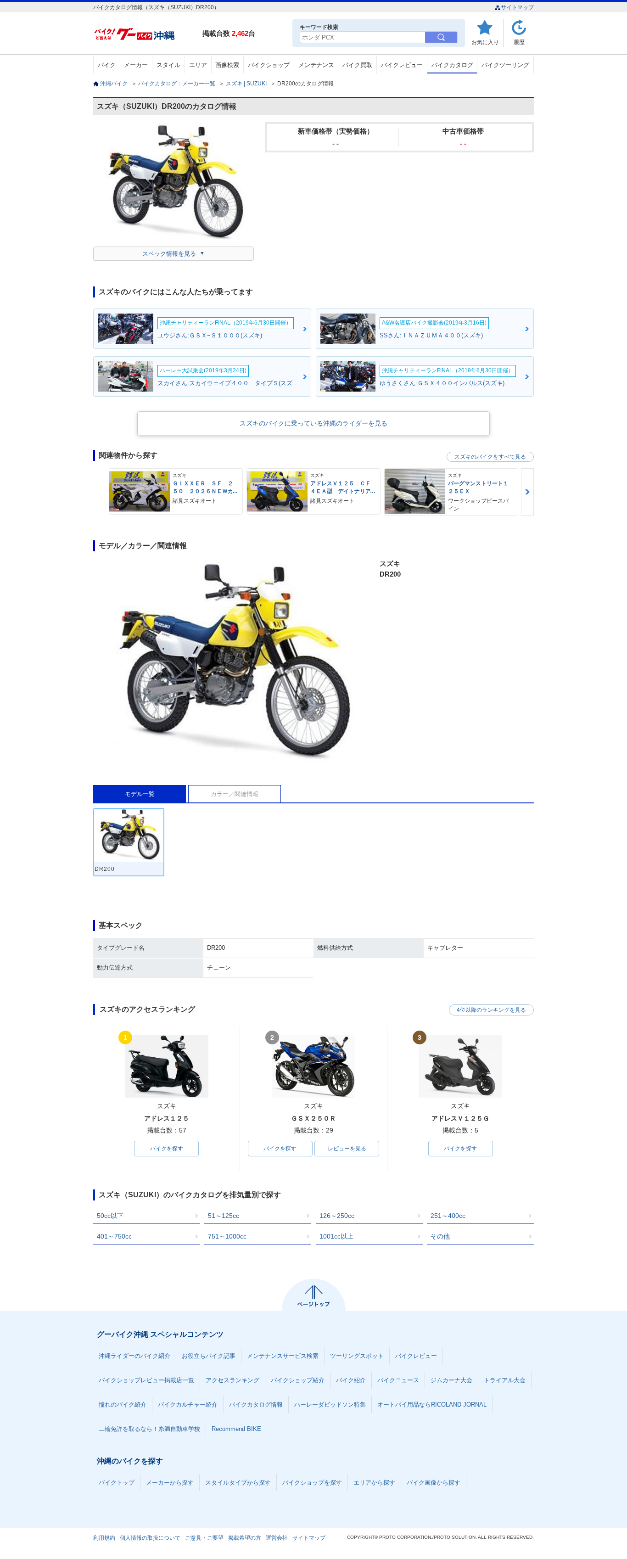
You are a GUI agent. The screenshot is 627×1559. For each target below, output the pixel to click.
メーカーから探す (170, 1482)
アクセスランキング (232, 1380)
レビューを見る (347, 1148)
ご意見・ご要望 (204, 1538)
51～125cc (223, 1215)
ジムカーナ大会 (451, 1380)
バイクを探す (166, 1148)
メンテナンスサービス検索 (283, 1355)
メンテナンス (316, 65)
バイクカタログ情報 (256, 1404)
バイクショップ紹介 (298, 1380)
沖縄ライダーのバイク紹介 (134, 1355)
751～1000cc (227, 1236)
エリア (198, 65)
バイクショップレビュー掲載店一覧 (146, 1380)
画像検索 (227, 65)
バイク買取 (357, 65)
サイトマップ (517, 7)
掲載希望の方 (244, 1538)
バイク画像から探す (433, 1482)
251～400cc (448, 1215)
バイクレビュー (402, 65)
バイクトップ (116, 1482)
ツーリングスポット (357, 1355)
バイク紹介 (351, 1380)
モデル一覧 (140, 794)
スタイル (168, 65)
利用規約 (104, 1538)
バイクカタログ (452, 65)
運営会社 (277, 1538)
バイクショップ (269, 65)
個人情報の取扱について (150, 1538)
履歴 (519, 42)
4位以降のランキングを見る (491, 1010)
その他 (440, 1236)
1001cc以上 (336, 1236)
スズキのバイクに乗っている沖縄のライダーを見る (313, 423)
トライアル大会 (505, 1380)
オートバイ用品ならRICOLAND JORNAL (432, 1404)
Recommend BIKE (236, 1428)
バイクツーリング (505, 65)
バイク (107, 65)
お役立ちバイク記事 (208, 1355)
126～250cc (336, 1215)
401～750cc (114, 1236)
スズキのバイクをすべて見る (490, 457)
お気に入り (485, 42)
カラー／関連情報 (234, 794)
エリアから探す (374, 1482)
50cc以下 (110, 1215)
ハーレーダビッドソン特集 (330, 1404)
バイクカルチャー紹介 (188, 1404)
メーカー (136, 65)
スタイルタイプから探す (238, 1482)
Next (527, 492)
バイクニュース (398, 1380)
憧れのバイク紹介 (122, 1404)
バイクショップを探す (312, 1482)
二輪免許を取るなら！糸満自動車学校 (149, 1428)
